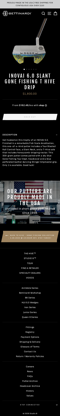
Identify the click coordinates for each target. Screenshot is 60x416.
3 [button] (29, 69)
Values (30, 395)
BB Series (30, 297)
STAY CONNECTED (30, 405)
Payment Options (30, 337)
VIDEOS (30, 277)
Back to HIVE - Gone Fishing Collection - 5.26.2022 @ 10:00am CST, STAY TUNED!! (31, 236)
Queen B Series (30, 317)
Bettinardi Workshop (30, 293)
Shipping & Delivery (30, 342)
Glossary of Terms (30, 346)
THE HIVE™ (30, 253)
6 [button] (36, 69)
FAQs (30, 376)
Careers (30, 366)
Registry (29, 332)
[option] (30, 4)
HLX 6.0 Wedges (30, 302)
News (30, 371)
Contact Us (30, 351)
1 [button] (24, 69)
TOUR (30, 263)
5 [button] (34, 69)
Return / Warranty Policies (30, 356)
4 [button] (31, 69)
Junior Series (30, 312)
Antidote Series (30, 288)
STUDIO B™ (30, 258)
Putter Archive (30, 381)
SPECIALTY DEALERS (30, 273)
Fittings (30, 327)
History (30, 391)
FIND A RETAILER (30, 268)
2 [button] (27, 69)
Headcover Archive (30, 386)
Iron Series (30, 307)
